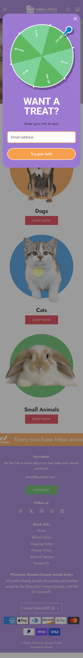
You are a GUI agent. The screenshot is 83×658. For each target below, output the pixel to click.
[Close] (75, 19)
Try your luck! (41, 154)
